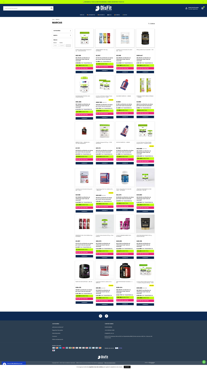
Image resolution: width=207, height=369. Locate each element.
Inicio (53, 19)
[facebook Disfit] (106, 316)
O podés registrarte (193, 9)
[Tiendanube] (150, 363)
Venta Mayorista (56, 333)
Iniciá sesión (195, 7)
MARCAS (82, 15)
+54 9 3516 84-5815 (109, 330)
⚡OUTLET (125, 15)
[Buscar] (51, 8)
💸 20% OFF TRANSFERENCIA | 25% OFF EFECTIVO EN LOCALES (103, 2)
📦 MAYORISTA (101, 15)
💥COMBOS (117, 15)
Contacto (54, 336)
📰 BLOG (109, 15)
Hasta (61, 42)
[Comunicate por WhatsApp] (204, 362)
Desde (55, 42)
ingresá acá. (100, 362)
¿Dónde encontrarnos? (57, 327)
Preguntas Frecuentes (57, 330)
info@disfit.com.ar (109, 333)
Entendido (127, 367)
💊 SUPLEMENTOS (91, 15)
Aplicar (68, 45)
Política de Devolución (57, 339)
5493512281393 (108, 327)
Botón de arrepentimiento (110, 362)
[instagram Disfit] (100, 316)
